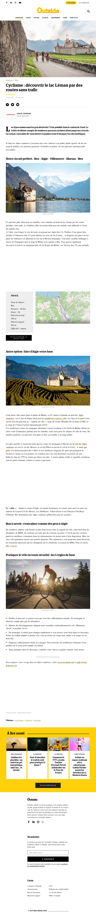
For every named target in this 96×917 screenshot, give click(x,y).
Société (45, 18)
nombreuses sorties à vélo (55, 418)
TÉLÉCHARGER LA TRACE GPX (19, 337)
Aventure (19, 18)
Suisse (29, 720)
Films (65, 18)
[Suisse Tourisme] (10, 118)
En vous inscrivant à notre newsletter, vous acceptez (47, 865)
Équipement (55, 18)
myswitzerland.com (66, 662)
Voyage (36, 18)
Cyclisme (19, 720)
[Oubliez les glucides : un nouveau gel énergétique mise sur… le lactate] (16, 744)
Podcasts (74, 18)
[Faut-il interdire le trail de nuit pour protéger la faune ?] (37, 744)
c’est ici (13, 545)
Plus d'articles (48, 785)
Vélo (16, 80)
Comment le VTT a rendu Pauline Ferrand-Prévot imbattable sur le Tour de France (58, 765)
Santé (28, 18)
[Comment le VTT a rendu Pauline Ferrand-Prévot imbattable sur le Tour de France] (58, 744)
